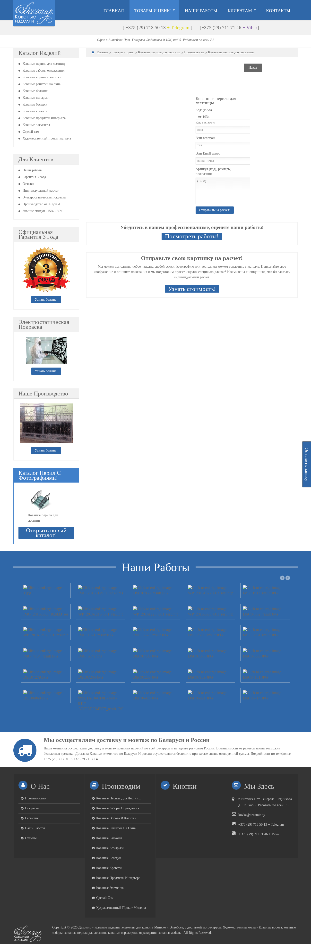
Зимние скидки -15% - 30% (43, 211)
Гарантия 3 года (34, 177)
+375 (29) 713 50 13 (146, 27)
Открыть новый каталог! (46, 532)
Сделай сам (31, 131)
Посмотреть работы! (192, 236)
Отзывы (28, 184)
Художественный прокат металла (47, 138)
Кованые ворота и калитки (42, 77)
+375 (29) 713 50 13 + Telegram (261, 824)
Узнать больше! (46, 299)
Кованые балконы (35, 91)
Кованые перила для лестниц (44, 64)
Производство (35, 798)
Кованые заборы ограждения (43, 70)
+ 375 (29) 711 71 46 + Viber (258, 834)
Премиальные (194, 52)
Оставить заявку (307, 464)
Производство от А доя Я (41, 204)
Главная (102, 52)
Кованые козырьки (36, 97)
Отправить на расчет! (214, 210)
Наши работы (32, 170)
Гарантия (31, 818)
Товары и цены (123, 52)
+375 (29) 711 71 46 (221, 27)
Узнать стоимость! (192, 289)
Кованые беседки (35, 104)
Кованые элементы (36, 125)
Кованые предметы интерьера (44, 118)
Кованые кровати (35, 111)
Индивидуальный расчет (41, 190)
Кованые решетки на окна (41, 84)
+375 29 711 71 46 (86, 759)
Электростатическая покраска (44, 197)
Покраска (32, 808)
